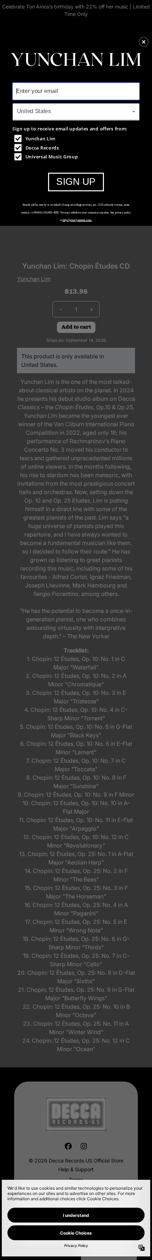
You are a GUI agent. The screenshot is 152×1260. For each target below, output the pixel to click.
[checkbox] (76, 138)
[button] (144, 41)
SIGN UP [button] (75, 181)
